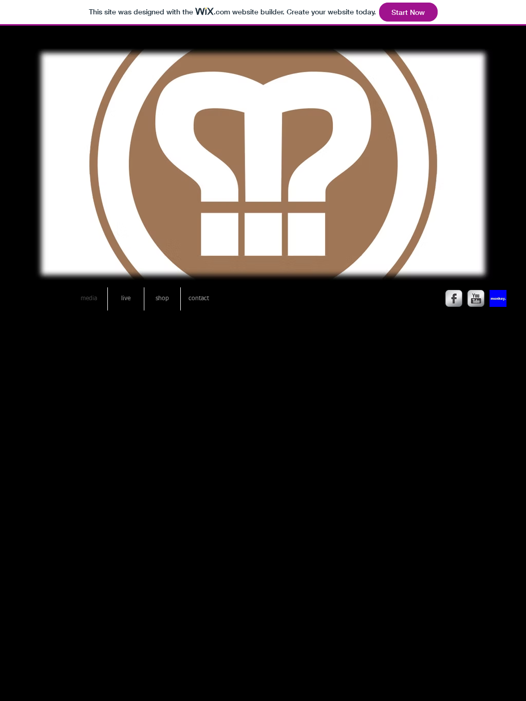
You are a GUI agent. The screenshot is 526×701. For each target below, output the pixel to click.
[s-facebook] (453, 298)
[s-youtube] (475, 298)
